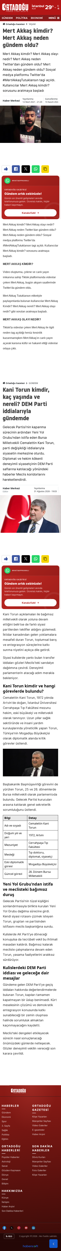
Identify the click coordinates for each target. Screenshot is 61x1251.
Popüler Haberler (10, 1157)
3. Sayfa (6, 1126)
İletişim (5, 1202)
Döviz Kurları (38, 1157)
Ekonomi (6, 1117)
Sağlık (5, 1130)
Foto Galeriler (39, 1170)
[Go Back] (53, 1243)
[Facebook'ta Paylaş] (16, 169)
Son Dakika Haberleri (12, 1211)
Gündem (6, 1112)
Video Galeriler (40, 1125)
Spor (4, 1121)
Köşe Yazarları (39, 1116)
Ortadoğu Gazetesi (15, 24)
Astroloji (6, 1161)
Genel (5, 1179)
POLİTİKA (22, 18)
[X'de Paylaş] (26, 169)
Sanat (5, 1166)
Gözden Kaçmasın (11, 1170)
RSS (10, 1236)
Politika (5, 1134)
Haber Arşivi (38, 1134)
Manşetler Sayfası (41, 1121)
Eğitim (5, 1139)
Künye (5, 1197)
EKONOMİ (37, 18)
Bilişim (5, 1183)
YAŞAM (32, 24)
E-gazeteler (38, 1130)
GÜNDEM (7, 18)
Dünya (5, 1175)
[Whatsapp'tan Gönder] (36, 169)
